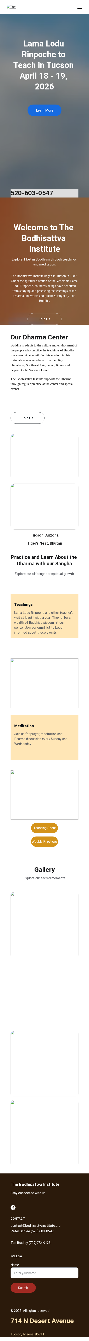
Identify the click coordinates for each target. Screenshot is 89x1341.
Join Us (44, 319)
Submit (23, 1288)
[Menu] (79, 7)
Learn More (44, 110)
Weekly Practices (45, 842)
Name (15, 1265)
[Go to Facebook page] (13, 1207)
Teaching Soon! (44, 828)
